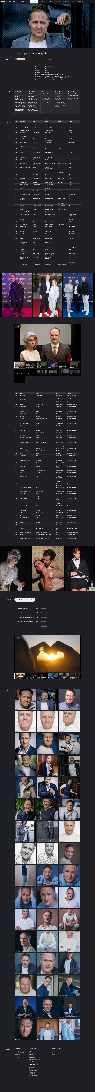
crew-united (54, 1056)
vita (27, 1)
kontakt (80, 1)
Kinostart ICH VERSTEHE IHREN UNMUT (19, 95)
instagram (53, 1061)
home (22, 1)
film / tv (42, 1)
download (18, 709)
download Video (18, 678)
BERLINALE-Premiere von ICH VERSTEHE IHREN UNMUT (33, 95)
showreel (50, 1)
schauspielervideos (55, 1051)
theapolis (53, 1057)
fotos (73, 1)
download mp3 (44, 604)
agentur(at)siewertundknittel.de (20, 1057)
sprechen (66, 1)
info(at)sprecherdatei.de (34, 1075)
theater (58, 1)
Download (20, 59)
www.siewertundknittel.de (34, 1059)
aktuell (34, 1)
